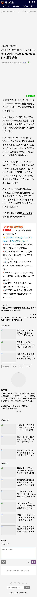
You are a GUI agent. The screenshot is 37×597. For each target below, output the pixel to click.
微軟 (14, 366)
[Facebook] (11, 583)
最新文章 (6, 6)
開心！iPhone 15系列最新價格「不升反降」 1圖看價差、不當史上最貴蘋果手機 (26, 439)
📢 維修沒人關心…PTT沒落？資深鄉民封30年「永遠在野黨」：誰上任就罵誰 (18, 276)
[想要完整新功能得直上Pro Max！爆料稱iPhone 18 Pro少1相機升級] (8, 357)
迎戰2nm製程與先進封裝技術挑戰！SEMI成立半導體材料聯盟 (26, 482)
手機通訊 (16, 6)
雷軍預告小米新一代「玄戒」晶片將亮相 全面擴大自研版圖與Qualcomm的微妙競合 (26, 517)
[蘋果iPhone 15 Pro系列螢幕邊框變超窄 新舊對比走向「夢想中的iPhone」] (8, 454)
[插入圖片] (28, 562)
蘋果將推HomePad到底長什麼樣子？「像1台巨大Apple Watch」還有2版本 (25, 332)
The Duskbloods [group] (8, 11)
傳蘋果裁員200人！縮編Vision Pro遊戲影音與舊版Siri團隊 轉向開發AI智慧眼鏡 (26, 470)
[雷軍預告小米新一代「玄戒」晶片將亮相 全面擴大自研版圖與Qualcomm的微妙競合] (8, 518)
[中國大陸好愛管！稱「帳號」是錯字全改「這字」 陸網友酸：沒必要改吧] (8, 429)
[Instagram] (14, 583)
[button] (32, 2)
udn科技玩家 (4, 46)
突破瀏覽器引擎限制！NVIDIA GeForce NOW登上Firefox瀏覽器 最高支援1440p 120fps (26, 494)
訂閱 (27, 588)
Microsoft (6, 366)
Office (28, 366)
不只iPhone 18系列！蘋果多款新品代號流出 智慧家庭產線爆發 (26, 344)
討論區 (4, 540)
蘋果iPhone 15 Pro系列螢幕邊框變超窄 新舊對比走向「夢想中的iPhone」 (26, 452)
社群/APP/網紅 (28, 6)
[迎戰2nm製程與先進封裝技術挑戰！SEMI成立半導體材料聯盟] (8, 483)
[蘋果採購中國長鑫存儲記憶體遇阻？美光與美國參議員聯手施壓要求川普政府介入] (8, 530)
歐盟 (21, 366)
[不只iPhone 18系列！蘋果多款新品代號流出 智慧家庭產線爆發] (8, 346)
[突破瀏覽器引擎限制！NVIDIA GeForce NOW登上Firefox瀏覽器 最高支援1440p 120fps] (8, 495)
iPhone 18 (5, 325)
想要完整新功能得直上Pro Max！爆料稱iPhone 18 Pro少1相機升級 (26, 356)
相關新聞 (4, 463)
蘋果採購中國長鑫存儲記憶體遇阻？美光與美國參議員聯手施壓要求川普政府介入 (26, 529)
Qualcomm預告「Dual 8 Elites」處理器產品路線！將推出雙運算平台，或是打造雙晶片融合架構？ (26, 505)
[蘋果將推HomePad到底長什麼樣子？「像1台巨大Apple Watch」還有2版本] (8, 334)
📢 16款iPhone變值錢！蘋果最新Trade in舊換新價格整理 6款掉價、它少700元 (18, 294)
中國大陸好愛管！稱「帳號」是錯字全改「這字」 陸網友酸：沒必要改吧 (26, 427)
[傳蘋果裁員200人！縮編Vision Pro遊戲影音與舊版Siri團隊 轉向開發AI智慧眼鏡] (8, 472)
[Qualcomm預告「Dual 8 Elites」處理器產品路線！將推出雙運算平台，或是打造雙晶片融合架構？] (8, 507)
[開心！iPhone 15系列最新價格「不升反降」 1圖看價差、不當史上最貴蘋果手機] (8, 440)
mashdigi (27, 213)
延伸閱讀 (4, 420)
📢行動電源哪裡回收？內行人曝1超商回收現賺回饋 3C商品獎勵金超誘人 (18, 265)
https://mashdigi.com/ (9, 408)
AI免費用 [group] (22, 11)
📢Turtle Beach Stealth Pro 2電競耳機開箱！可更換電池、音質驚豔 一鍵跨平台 (18, 255)
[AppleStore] (26, 583)
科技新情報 (13, 46)
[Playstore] (22, 583)
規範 (3, 562)
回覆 (33, 562)
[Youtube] (30, 2)
